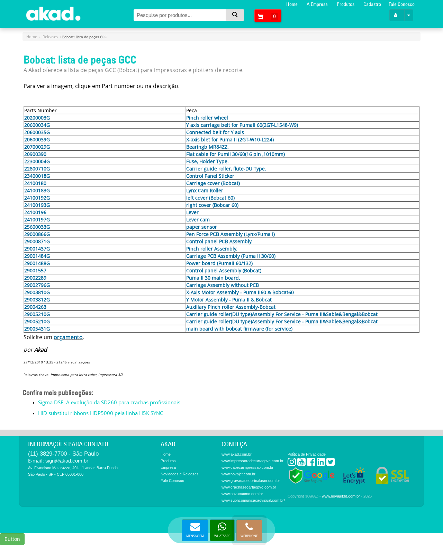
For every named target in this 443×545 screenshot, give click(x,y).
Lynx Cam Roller (204, 190)
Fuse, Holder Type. (207, 161)
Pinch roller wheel (207, 117)
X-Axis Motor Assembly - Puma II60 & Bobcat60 (240, 292)
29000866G (37, 234)
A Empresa (317, 4)
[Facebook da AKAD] (311, 463)
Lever (192, 212)
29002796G (37, 285)
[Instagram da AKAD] (292, 463)
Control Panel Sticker (210, 176)
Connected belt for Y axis (215, 132)
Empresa (168, 467)
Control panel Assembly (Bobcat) (223, 270)
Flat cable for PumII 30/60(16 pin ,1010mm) (235, 154)
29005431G (37, 328)
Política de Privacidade (307, 454)
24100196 (35, 212)
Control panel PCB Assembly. (219, 241)
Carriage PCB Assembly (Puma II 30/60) (230, 256)
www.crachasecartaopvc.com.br (249, 487)
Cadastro (372, 4)
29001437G (37, 248)
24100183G (37, 190)
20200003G (37, 117)
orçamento (68, 337)
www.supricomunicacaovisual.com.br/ (253, 500)
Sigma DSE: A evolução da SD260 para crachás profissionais (109, 402)
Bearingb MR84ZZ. (207, 146)
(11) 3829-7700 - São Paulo (63, 453)
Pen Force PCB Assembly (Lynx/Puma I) (230, 234)
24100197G (37, 219)
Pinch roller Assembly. (211, 248)
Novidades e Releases (180, 474)
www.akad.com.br (237, 454)
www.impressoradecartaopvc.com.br (252, 461)
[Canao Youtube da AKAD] (301, 463)
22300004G (37, 161)
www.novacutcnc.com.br (242, 494)
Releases (50, 36)
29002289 (35, 277)
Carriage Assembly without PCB (222, 285)
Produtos (345, 4)
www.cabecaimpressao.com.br (247, 467)
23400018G (37, 176)
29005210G (37, 314)
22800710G (37, 168)
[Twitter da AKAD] (330, 463)
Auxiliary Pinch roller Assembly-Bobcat (230, 307)
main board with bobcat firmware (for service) (239, 328)
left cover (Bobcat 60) (210, 197)
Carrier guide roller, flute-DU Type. (226, 168)
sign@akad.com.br (66, 461)
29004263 (35, 307)
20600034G (37, 125)
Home (292, 4)
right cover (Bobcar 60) (212, 205)
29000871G (37, 241)
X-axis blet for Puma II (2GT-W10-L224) (230, 139)
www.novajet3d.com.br (341, 496)
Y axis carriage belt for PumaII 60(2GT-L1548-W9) (242, 125)
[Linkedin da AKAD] (321, 463)
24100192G (37, 197)
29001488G (37, 263)
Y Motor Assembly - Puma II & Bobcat (229, 299)
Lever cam (198, 219)
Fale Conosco (402, 4)
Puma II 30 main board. (213, 277)
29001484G (37, 256)
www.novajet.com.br (238, 474)
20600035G (37, 132)
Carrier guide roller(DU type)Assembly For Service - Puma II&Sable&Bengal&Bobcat (282, 314)
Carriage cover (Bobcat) (213, 183)
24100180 (35, 183)
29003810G (37, 292)
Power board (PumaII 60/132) (219, 263)
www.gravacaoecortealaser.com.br (251, 480)
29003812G (37, 299)
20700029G (37, 146)
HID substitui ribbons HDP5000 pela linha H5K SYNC (100, 413)
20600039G (37, 139)
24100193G (37, 205)
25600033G (37, 226)
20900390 (35, 154)
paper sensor (201, 226)
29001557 (35, 270)
